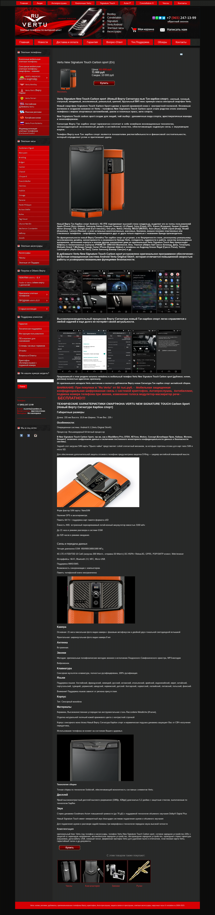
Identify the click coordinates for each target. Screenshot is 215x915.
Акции (39, 3)
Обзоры (162, 42)
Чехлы (166, 3)
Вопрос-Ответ (114, 42)
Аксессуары (114, 31)
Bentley (111, 14)
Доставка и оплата (67, 42)
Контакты (182, 3)
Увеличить (62, 92)
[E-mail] (181, 54)
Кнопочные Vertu (83, 3)
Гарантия (92, 42)
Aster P (127, 3)
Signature (112, 21)
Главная (24, 3)
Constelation (114, 17)
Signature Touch (107, 3)
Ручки (139, 886)
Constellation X (147, 3)
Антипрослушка (58, 3)
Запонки (116, 886)
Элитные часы (115, 28)
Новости (43, 42)
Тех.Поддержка (140, 42)
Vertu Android (114, 24)
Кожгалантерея (92, 886)
